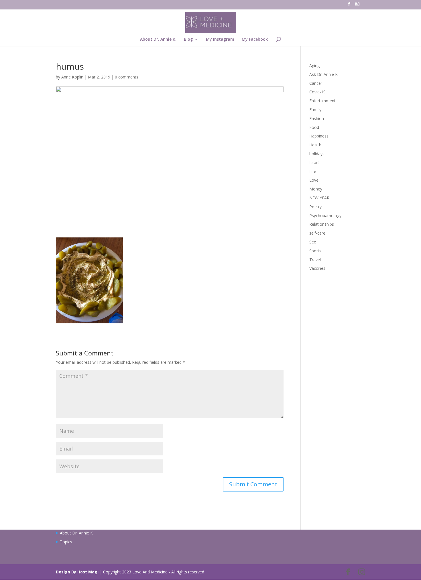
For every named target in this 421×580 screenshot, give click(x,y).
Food (314, 127)
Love (313, 180)
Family (315, 109)
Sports (315, 250)
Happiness (318, 136)
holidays (316, 153)
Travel (315, 259)
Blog (188, 39)
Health (315, 145)
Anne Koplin (72, 77)
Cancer (315, 83)
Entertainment (322, 100)
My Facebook (255, 39)
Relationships (321, 224)
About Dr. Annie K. (158, 39)
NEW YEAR (319, 197)
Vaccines (317, 268)
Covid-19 (317, 92)
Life (312, 171)
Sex (312, 242)
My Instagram (220, 39)
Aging (314, 65)
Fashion (316, 118)
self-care (317, 233)
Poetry (315, 206)
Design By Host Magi (77, 572)
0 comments (126, 77)
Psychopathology (325, 215)
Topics (66, 541)
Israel (314, 162)
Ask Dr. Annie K (323, 74)
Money (315, 189)
